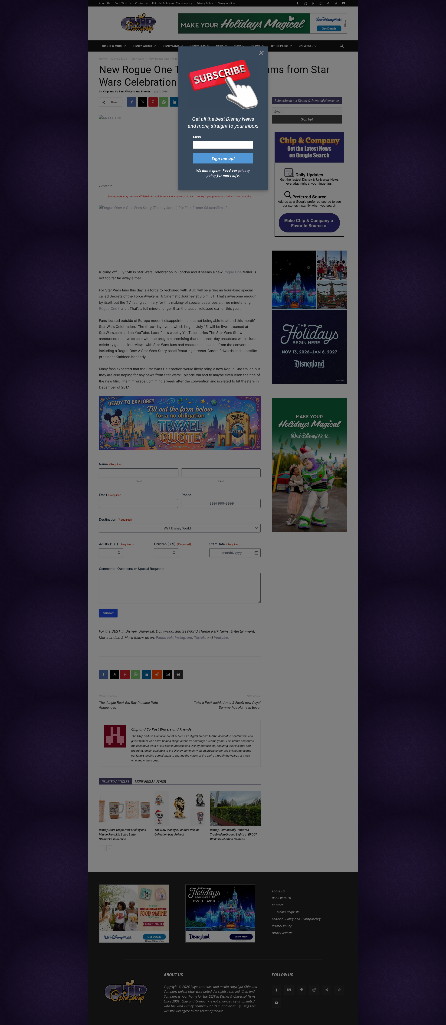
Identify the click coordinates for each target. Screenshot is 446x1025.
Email (197, 136)
